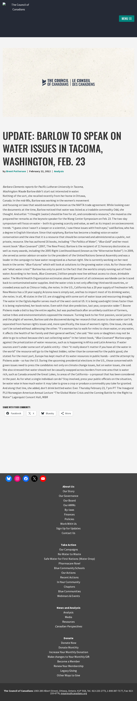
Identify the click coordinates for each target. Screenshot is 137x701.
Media (68, 617)
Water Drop (87, 558)
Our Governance (68, 496)
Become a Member (68, 661)
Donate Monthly (68, 647)
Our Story (68, 491)
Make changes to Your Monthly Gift (69, 656)
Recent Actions (69, 577)
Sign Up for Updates (68, 528)
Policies (69, 519)
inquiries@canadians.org (74, 693)
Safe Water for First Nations (61, 558)
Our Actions (68, 572)
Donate (68, 638)
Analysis (59, 171)
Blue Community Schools (69, 568)
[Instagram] (17, 478)
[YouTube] (43, 478)
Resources (68, 621)
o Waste (76, 554)
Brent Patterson (16, 171)
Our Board (69, 500)
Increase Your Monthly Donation (68, 652)
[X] (34, 478)
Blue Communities (69, 591)
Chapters (69, 586)
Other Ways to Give (68, 675)
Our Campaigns (68, 549)
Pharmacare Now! (69, 563)
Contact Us (68, 533)
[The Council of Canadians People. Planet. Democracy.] (19, 19)
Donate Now (68, 643)
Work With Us (68, 523)
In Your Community (68, 582)
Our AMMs (69, 505)
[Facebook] (26, 478)
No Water (64, 554)
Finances (69, 514)
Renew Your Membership (68, 666)
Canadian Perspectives (68, 626)
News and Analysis (68, 607)
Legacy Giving (68, 670)
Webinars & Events (68, 596)
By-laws (69, 509)
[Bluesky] (9, 478)
